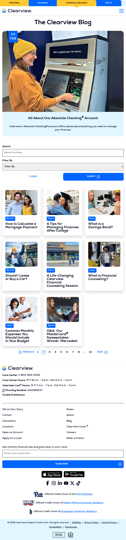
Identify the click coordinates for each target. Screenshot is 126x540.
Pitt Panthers (85, 494)
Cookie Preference (13, 395)
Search (6, 146)
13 (90, 352)
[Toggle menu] (121, 11)
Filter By (7, 161)
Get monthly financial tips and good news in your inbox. (35, 447)
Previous (28, 352)
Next (100, 352)
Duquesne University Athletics (79, 511)
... (85, 352)
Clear (33, 177)
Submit (91, 177)
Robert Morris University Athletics (83, 503)
